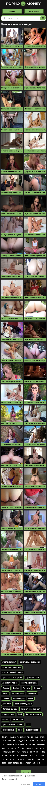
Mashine (6, 688)
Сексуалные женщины (30, 662)
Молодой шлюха (10, 709)
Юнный (6, 699)
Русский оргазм (32, 730)
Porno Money (23, 4)
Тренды (12, 11)
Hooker (16, 688)
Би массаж (32, 693)
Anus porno (7, 704)
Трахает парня (32, 678)
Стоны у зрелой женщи (13, 672)
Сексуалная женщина (12, 667)
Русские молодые (33, 714)
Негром (37, 688)
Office (20, 730)
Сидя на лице (8, 714)
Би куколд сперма (29, 683)
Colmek (6, 719)
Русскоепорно (18, 699)
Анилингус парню (10, 683)
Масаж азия (17, 719)
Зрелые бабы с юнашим (13, 725)
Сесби (30, 699)
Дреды (5, 693)
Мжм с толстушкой (23, 704)
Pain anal (26, 688)
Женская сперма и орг (30, 709)
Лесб (20, 714)
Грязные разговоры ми (12, 678)
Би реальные (18, 693)
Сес (28, 725)
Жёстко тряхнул (9, 662)
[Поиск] (43, 18)
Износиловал (8, 730)
